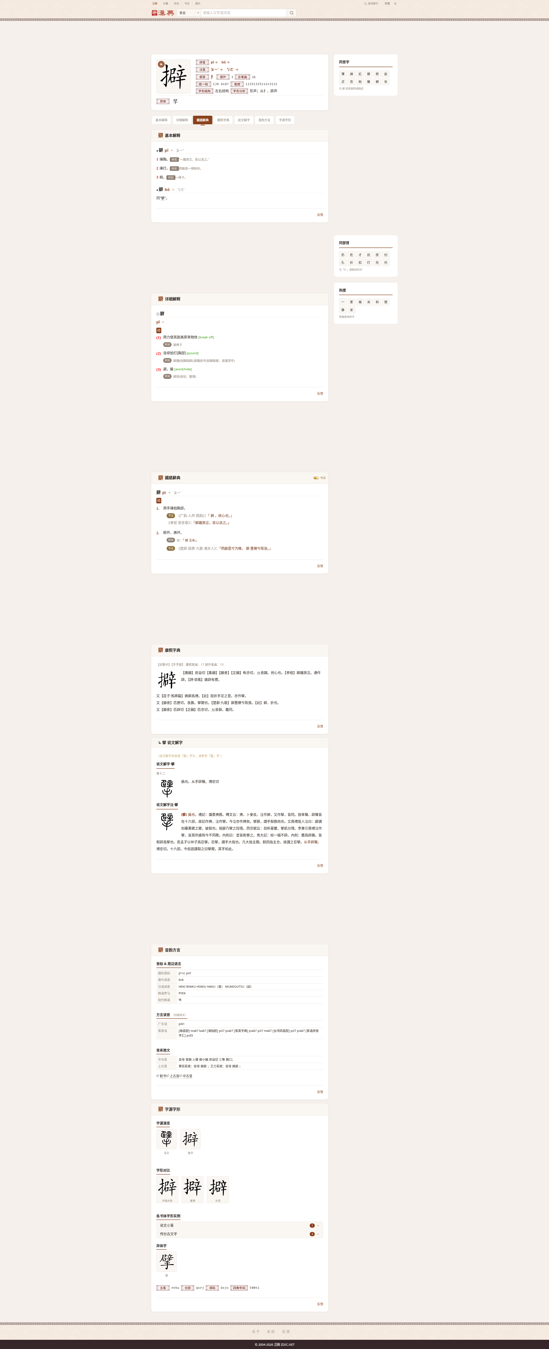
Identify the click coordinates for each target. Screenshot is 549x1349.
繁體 (387, 3)
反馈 (320, 215)
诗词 (176, 3)
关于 (256, 1331)
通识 (197, 3)
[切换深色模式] (395, 3)
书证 (323, 478)
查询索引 (373, 3)
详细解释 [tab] (182, 120)
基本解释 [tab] (161, 120)
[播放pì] (170, 493)
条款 (271, 1331)
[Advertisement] (274, 34)
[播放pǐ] (217, 62)
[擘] (175, 101)
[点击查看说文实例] (166, 1139)
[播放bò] (229, 62)
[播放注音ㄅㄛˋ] (237, 70)
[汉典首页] (163, 13)
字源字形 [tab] (285, 120)
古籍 (165, 3)
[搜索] (291, 13)
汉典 (154, 3)
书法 (187, 3)
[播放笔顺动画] (161, 64)
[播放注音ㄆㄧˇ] (222, 70)
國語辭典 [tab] (203, 120)
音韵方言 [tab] (264, 120)
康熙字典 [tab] (223, 120)
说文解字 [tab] (244, 120)
